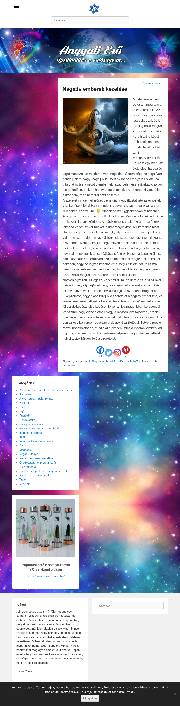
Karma (23, 445)
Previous (146, 83)
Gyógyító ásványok (31, 424)
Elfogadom (90, 698)
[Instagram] (117, 353)
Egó (21, 411)
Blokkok (24, 402)
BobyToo (135, 361)
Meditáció (25, 449)
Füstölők (24, 415)
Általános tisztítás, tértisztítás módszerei (45, 390)
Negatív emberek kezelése (108, 361)
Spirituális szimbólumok (34, 475)
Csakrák (24, 407)
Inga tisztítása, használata (36, 441)
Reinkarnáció (27, 467)
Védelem (25, 484)
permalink (69, 365)
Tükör (23, 479)
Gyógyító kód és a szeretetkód (39, 428)
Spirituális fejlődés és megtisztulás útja (44, 471)
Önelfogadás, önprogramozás (38, 462)
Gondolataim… (28, 419)
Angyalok (25, 394)
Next (160, 83)
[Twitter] (109, 353)
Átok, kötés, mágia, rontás (36, 398)
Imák (22, 437)
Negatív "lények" (30, 454)
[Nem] (174, 694)
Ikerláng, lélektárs (30, 432)
